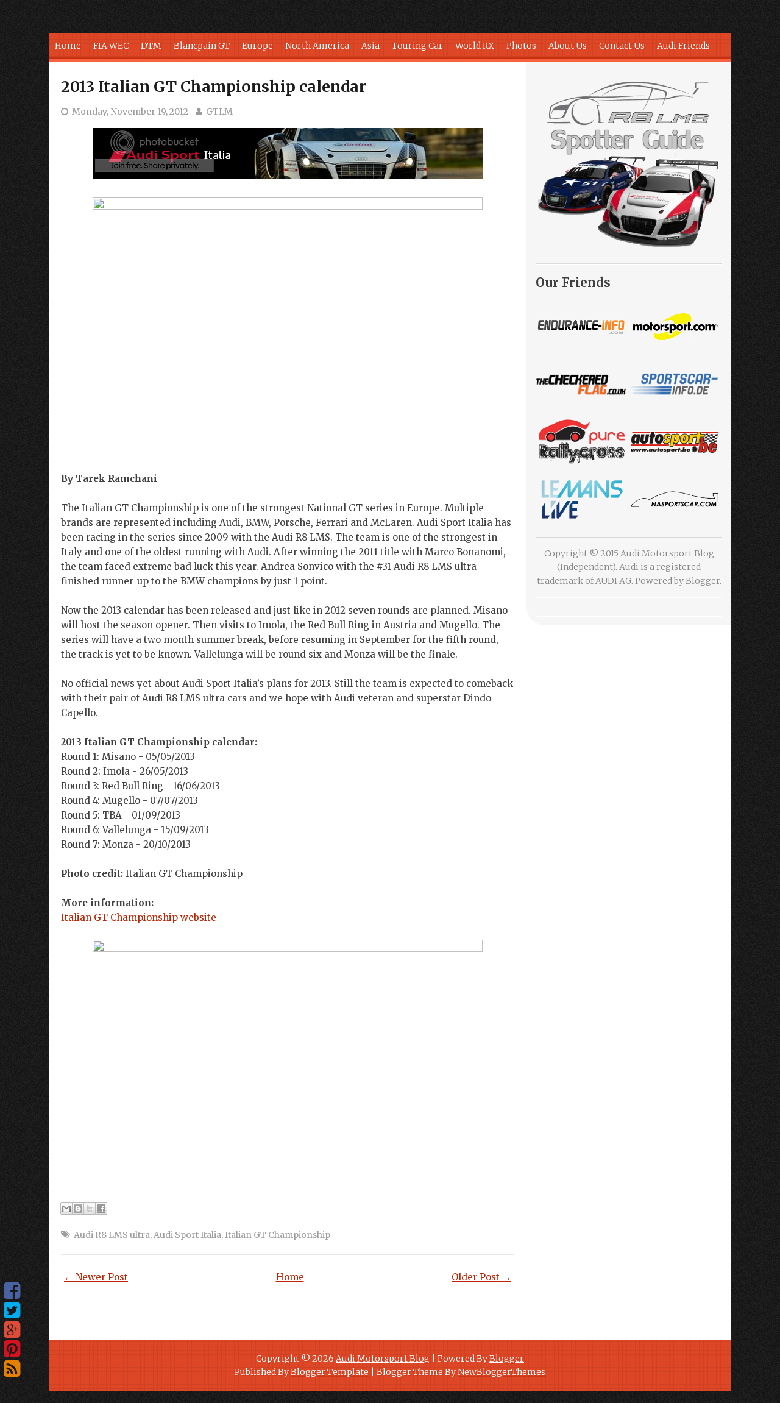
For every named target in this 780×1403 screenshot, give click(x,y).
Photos (521, 45)
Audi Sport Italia (187, 1234)
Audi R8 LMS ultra (112, 1234)
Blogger (703, 580)
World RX (474, 45)
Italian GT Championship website (138, 917)
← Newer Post (96, 1277)
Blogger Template (330, 1371)
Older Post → (481, 1277)
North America (317, 45)
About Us (567, 45)
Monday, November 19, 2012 (130, 111)
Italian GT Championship (277, 1234)
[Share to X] (89, 1208)
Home (68, 45)
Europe (257, 45)
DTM (151, 45)
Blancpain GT (202, 45)
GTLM (219, 111)
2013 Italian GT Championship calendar (213, 86)
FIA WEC (111, 45)
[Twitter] (12, 1310)
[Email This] (66, 1208)
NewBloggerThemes (501, 1371)
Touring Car (417, 45)
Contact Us (622, 45)
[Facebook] (12, 1291)
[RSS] (12, 1369)
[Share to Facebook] (101, 1208)
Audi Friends (683, 45)
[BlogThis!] (78, 1208)
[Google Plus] (12, 1330)
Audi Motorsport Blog (383, 1358)
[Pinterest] (12, 1349)
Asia (370, 45)
